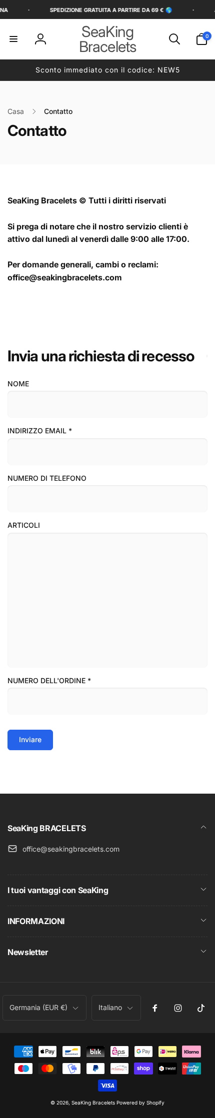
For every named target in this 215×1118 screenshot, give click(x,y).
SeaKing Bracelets (93, 1103)
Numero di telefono (47, 478)
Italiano (110, 1007)
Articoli (24, 525)
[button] (13, 39)
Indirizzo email (40, 430)
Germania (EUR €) (39, 1007)
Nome (18, 383)
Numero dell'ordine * (49, 680)
